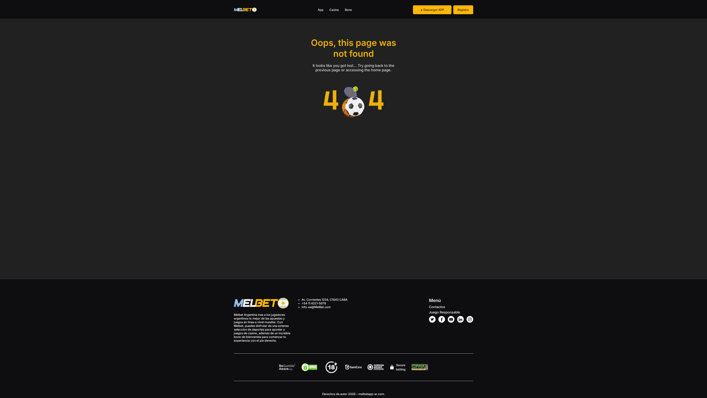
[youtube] (451, 319)
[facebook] (442, 319)
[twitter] (432, 319)
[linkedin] (460, 319)
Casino (334, 10)
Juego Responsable (444, 312)
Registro (463, 10)
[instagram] (470, 319)
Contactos (437, 307)
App (320, 10)
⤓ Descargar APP (432, 10)
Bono (348, 10)
